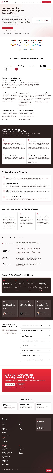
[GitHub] (20, 469)
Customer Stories (5, 432)
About (3, 438)
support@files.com (40, 421)
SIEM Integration (4, 463)
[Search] (37, 2)
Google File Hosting (5, 461)
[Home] (4, 2)
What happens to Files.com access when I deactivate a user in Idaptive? (29, 336)
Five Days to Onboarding (6, 429)
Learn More (6, 290)
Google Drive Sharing (5, 460)
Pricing (33, 2)
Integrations (16, 2)
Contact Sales (18, 28)
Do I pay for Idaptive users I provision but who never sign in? (33, 341)
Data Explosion (4, 457)
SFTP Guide (4, 450)
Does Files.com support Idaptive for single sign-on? (32, 325)
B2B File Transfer (5, 453)
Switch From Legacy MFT (6, 435)
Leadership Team (5, 440)
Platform (10, 2)
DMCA (20, 452)
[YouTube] (15, 469)
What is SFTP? (4, 449)
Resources (28, 2)
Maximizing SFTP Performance (7, 452)
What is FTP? (4, 446)
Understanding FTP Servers (6, 448)
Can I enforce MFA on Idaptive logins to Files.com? (31, 350)
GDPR (20, 449)
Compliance (21, 453)
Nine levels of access (7, 143)
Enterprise (22, 2)
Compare (3, 433)
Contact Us (3, 442)
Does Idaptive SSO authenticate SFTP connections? (32, 355)
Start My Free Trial (46, 2)
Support (20, 428)
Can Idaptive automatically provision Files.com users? (32, 330)
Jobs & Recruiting (9, 441)
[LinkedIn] (18, 469)
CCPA (20, 450)
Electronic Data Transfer (6, 456)
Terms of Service (22, 448)
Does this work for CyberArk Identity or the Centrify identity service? (35, 359)
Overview (3, 424)
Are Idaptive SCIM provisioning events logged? (31, 345)
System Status (26, 429)
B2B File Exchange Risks (6, 454)
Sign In (40, 2)
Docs (19, 424)
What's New (4, 431)
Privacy (20, 446)
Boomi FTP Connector (5, 464)
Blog (19, 425)
